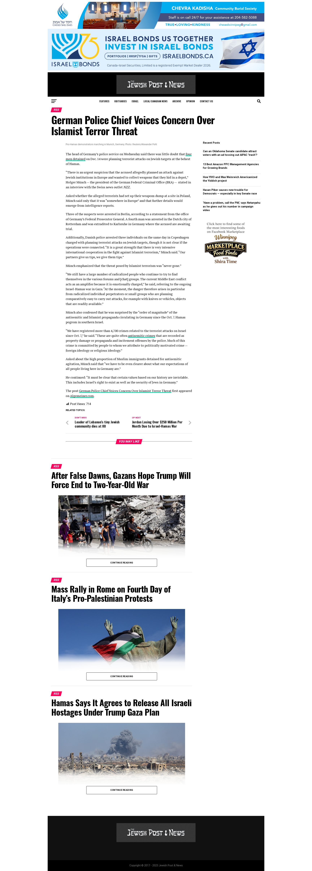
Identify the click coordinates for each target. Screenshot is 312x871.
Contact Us (206, 101)
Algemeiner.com (82, 396)
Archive (176, 101)
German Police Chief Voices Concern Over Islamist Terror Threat (125, 391)
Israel (135, 101)
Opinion (190, 101)
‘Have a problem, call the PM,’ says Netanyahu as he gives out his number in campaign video (231, 206)
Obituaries (120, 101)
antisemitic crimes (141, 336)
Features (104, 101)
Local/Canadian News (155, 101)
